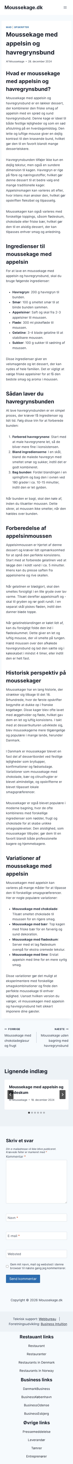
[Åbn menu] (65, 7)
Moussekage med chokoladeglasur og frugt (17, 1038)
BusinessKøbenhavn (36, 1397)
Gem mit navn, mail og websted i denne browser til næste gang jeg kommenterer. (38, 1266)
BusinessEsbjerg (36, 1413)
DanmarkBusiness (36, 1389)
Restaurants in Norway (36, 1371)
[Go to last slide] (10, 1094)
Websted (14, 1254)
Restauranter (36, 1354)
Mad (9, 27)
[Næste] (63, 1094)
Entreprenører (36, 1456)
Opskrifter (21, 27)
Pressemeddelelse (37, 1432)
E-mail (14, 1236)
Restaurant (36, 1346)
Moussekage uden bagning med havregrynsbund (55, 1038)
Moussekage (16, 61)
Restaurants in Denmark (37, 1362)
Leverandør (36, 1440)
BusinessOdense (36, 1405)
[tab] (29, 1113)
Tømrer (36, 1448)
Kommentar (16, 1156)
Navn (13, 1218)
